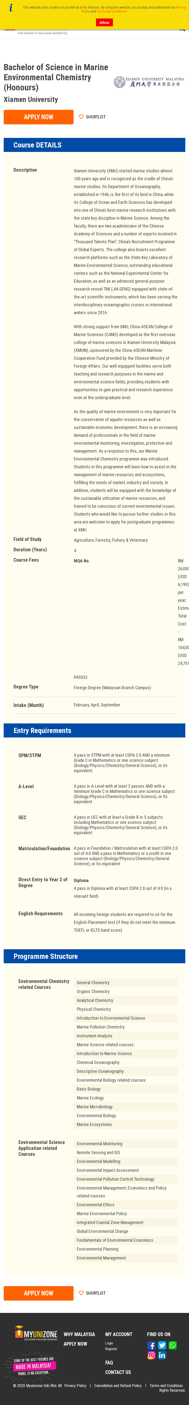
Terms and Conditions (166, 1385)
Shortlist (96, 116)
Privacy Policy (75, 1385)
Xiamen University (31, 99)
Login (109, 1343)
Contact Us (118, 1372)
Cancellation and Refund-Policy (118, 1385)
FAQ (109, 1363)
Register (111, 1349)
